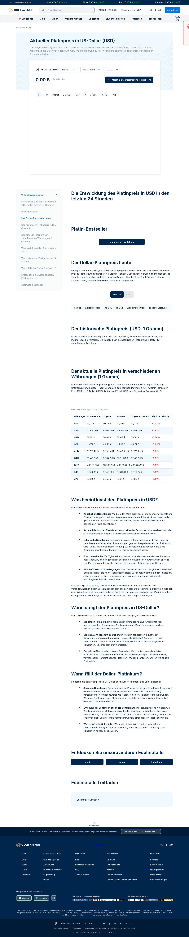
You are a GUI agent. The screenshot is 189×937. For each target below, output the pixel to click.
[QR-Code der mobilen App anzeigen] (53, 898)
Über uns (111, 860)
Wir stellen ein (113, 865)
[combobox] (69, 69)
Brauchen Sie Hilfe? (131, 10)
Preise (46, 879)
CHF (76, 430)
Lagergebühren (157, 869)
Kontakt (110, 869)
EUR (76, 423)
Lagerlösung (49, 874)
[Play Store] (41, 898)
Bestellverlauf (156, 865)
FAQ (77, 869)
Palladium (26, 874)
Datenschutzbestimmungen (95, 929)
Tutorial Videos (82, 874)
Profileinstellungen (158, 879)
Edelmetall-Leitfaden (84, 865)
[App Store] (24, 898)
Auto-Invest (48, 865)
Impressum (115, 929)
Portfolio (154, 860)
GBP (76, 444)
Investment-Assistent (52, 869)
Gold (24, 860)
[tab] (117, 294)
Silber (24, 865)
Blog (77, 860)
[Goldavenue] (21, 10)
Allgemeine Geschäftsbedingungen (67, 929)
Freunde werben (114, 874)
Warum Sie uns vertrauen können (122, 879)
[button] (42, 18)
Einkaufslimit (155, 874)
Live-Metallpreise (51, 860)
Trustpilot (99, 844)
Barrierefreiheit (129, 929)
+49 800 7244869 (107, 10)
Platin (24, 869)
